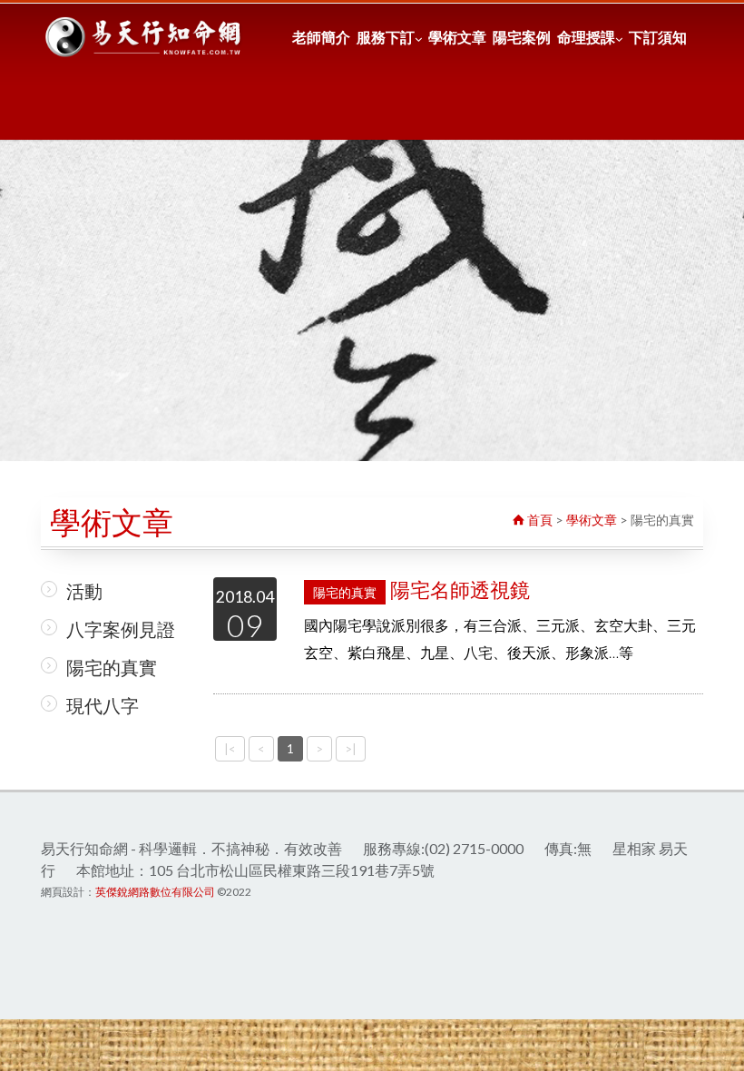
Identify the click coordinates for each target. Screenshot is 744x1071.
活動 (84, 591)
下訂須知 (658, 36)
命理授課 (586, 36)
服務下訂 (386, 36)
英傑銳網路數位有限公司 (155, 892)
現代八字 (102, 705)
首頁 (538, 519)
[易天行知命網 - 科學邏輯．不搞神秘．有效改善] (144, 37)
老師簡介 (321, 36)
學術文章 (457, 36)
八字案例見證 (120, 629)
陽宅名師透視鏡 (421, 589)
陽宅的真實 (111, 667)
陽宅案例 (522, 36)
